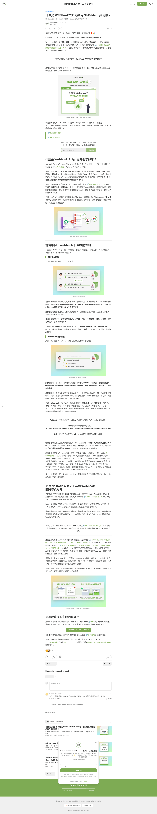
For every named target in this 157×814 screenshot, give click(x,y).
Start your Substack (74, 805)
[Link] (42, 159)
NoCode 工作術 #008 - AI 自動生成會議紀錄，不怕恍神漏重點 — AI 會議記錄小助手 (69, 732)
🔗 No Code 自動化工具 (96, 184)
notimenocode (52, 642)
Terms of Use (87, 774)
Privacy (83, 801)
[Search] (130, 4)
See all (49, 774)
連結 (93, 622)
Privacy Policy (92, 776)
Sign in (151, 4)
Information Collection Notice (78, 776)
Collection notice (96, 801)
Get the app (87, 805)
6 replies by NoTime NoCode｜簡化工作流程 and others (67, 704)
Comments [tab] (50, 677)
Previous (52, 664)
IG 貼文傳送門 (55, 133)
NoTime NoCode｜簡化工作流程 (58, 22)
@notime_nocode (70, 642)
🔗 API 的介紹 (58, 167)
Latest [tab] (52, 721)
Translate (49, 11)
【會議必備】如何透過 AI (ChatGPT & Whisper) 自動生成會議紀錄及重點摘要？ (70, 728)
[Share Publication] (134, 4)
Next (106, 664)
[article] (78, 732)
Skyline (51, 694)
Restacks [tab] (57, 677)
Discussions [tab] (59, 721)
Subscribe (142, 4)
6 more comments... (51, 712)
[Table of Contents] (2, 407)
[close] (95, 742)
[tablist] (53, 677)
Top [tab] (48, 721)
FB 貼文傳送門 (55, 137)
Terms (88, 801)
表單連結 (91, 635)
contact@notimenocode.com (99, 642)
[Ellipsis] (110, 693)
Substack (69, 810)
